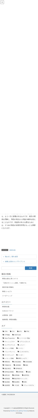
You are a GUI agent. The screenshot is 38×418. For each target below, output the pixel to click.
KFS (20, 331)
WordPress (13, 411)
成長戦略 (18, 365)
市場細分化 (7, 365)
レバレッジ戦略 (9, 358)
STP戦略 (7, 335)
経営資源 (7, 378)
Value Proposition (9, 338)
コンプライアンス (9, 345)
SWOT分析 (17, 335)
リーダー (20, 355)
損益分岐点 (7, 368)
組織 (29, 372)
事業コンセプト (7, 291)
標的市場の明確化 (8, 287)
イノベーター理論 (24, 338)
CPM (5, 331)
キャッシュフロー (9, 341)
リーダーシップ (7, 296)
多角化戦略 (17, 362)
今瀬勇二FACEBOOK (8, 394)
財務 (25, 382)
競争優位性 (19, 368)
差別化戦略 (28, 362)
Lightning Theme (22, 411)
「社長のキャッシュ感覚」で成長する (14, 283)
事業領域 (7, 362)
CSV (13, 331)
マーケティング (9, 355)
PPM (27, 331)
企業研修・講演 (7, 315)
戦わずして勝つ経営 (11, 256)
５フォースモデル (29, 385)
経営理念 (26, 375)
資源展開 (7, 385)
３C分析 (16, 385)
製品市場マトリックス (20, 378)
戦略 (26, 365)
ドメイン (20, 348)
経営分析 (7, 375)
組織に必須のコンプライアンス (15, 261)
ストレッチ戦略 (9, 348)
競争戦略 (20, 372)
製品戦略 (7, 382)
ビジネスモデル (24, 351)
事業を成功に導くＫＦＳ (10, 278)
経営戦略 (16, 375)
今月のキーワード (8, 311)
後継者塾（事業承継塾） (10, 319)
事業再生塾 (12, 250)
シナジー (22, 345)
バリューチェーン (9, 351)
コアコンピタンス (24, 341)
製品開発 (16, 382)
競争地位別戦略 (9, 372)
